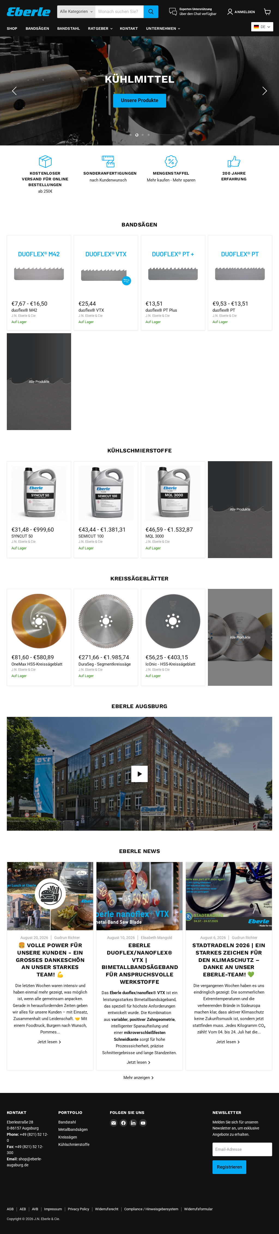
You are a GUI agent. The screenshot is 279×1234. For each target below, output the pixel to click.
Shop (12, 28)
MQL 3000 (154, 536)
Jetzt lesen (47, 1041)
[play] (139, 774)
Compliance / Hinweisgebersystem (151, 1209)
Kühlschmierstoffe (73, 1144)
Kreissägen (67, 1137)
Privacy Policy (78, 1209)
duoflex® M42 (24, 310)
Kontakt (129, 28)
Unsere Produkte (139, 114)
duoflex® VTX (91, 310)
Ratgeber (99, 28)
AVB (35, 1209)
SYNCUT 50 (22, 536)
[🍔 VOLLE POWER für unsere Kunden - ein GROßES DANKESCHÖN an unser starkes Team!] (50, 896)
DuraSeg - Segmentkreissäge (104, 664)
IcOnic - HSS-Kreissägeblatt (170, 664)
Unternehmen (161, 28)
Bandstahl (68, 28)
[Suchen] (151, 11)
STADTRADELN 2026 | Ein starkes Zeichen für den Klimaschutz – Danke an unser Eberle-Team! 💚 (228, 960)
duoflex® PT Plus (161, 310)
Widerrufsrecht (106, 1209)
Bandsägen (37, 28)
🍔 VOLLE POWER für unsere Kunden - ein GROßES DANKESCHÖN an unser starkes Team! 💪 (50, 960)
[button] (15, 90)
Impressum (53, 1209)
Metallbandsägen (73, 1129)
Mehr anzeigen (137, 1077)
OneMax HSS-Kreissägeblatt (36, 664)
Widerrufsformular (198, 1209)
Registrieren (229, 1167)
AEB (23, 1209)
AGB (10, 1209)
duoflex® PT (224, 310)
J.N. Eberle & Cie (23, 316)
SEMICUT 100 (91, 536)
